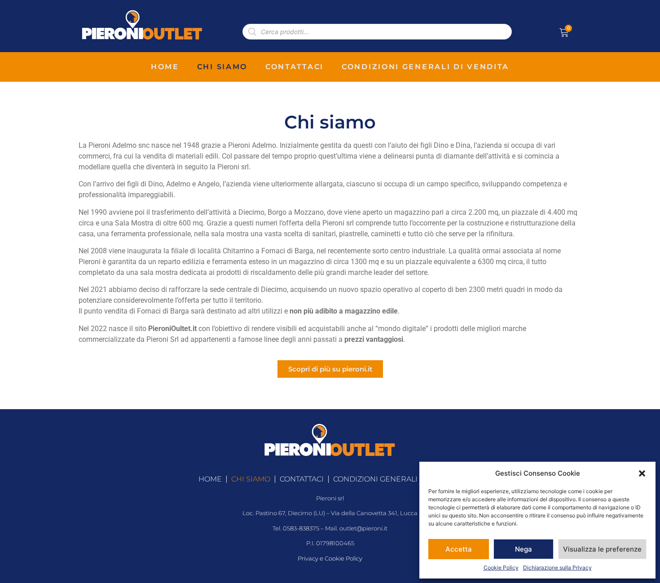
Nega (523, 549)
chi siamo (222, 66)
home (165, 66)
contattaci (294, 66)
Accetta (458, 549)
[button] (642, 473)
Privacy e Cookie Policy (330, 558)
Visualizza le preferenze (602, 549)
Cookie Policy (501, 567)
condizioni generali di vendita (425, 66)
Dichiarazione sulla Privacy (557, 567)
